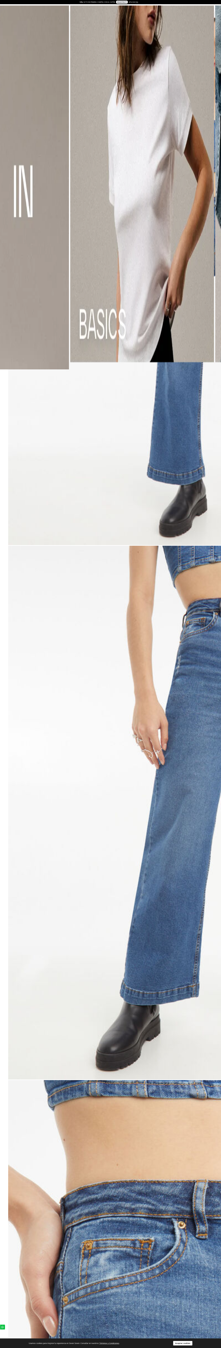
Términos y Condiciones (109, 1343)
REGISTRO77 (122, 2)
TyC (136, 2)
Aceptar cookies (182, 1343)
